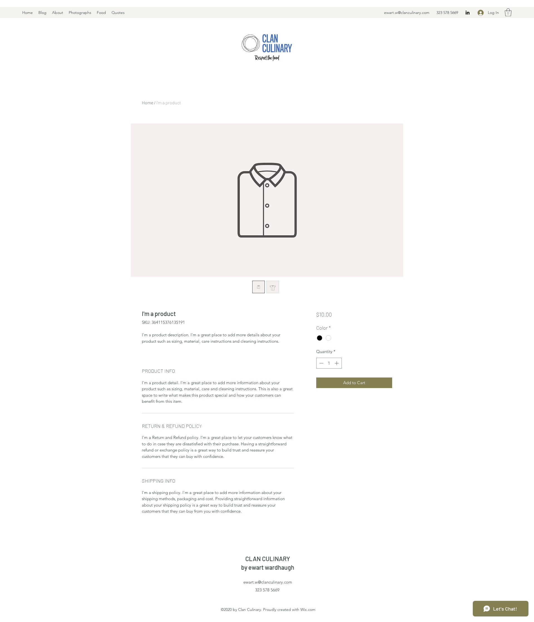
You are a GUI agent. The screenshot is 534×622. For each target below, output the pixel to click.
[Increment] (337, 363)
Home (147, 102)
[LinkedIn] (467, 12)
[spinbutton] (328, 363)
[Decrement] (321, 363)
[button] (508, 12)
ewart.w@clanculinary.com (406, 12)
